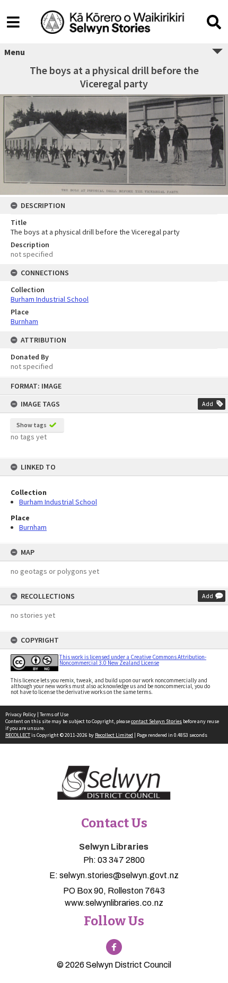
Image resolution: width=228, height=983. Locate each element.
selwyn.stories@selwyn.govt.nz (119, 875)
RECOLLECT (17, 735)
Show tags (31, 425)
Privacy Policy (20, 714)
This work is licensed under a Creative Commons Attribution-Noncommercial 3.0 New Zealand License (132, 659)
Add (207, 404)
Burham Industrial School (58, 502)
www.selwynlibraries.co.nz (114, 902)
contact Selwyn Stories (156, 721)
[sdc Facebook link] (114, 947)
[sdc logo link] (114, 783)
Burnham (33, 527)
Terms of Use (54, 714)
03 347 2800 (121, 859)
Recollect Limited (114, 735)
